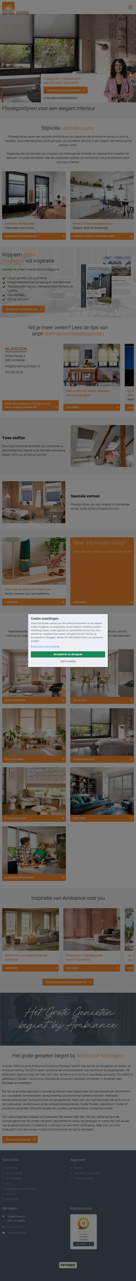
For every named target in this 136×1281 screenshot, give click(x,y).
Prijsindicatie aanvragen (64, 90)
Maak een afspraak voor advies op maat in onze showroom (27, 405)
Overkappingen (14, 1178)
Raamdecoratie (14, 1173)
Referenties (12, 1199)
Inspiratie (11, 1194)
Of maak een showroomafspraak (60, 98)
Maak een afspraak (18, 1139)
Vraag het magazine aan (22, 309)
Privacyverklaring (83, 1178)
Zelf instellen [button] (68, 661)
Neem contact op (16, 1232)
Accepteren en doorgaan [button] (68, 654)
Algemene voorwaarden (87, 1173)
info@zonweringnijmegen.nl (22, 366)
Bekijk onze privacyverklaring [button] (45, 646)
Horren (9, 1183)
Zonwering (11, 1167)
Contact (78, 1167)
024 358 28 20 (14, 372)
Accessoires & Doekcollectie (21, 1188)
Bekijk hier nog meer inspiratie (66, 982)
